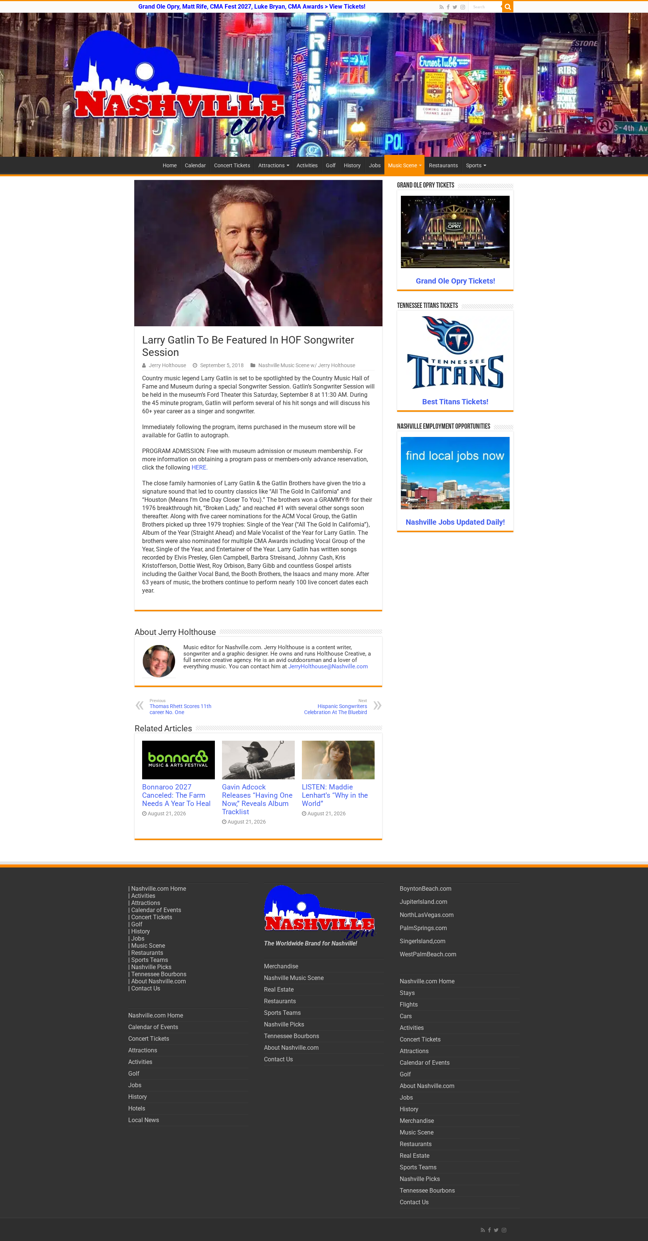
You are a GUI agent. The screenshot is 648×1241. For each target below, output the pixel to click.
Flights (409, 1004)
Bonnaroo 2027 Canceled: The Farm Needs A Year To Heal (176, 795)
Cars (406, 1016)
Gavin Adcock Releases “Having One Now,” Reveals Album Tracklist (257, 799)
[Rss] (441, 7)
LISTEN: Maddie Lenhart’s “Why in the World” (335, 795)
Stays (407, 992)
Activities (307, 165)
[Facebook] (448, 7)
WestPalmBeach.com (428, 954)
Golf (331, 165)
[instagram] (463, 7)
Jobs (375, 165)
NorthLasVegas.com (427, 914)
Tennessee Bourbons (158, 974)
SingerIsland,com (423, 941)
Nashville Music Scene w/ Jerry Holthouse (306, 365)
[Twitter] (455, 7)
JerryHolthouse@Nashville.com (328, 666)
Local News (143, 1120)
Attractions (271, 165)
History (352, 165)
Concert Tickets (232, 165)
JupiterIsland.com (423, 901)
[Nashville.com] (324, 85)
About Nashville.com (158, 981)
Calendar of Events (156, 910)
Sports (474, 165)
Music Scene (402, 165)
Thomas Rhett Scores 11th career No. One (181, 706)
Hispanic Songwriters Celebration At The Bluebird (335, 706)
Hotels (136, 1108)
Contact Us (145, 988)
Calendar (195, 165)
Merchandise (281, 966)
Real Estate (279, 989)
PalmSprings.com (423, 928)
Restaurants (443, 165)
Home (170, 165)
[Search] (507, 6)
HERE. (200, 467)
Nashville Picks (151, 967)
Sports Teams (149, 959)
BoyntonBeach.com (426, 888)
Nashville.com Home (158, 888)
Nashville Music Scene (294, 977)
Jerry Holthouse (167, 365)
